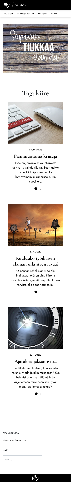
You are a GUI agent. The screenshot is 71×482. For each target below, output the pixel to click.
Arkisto (42, 13)
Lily (35, 478)
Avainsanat (25, 13)
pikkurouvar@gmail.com (15, 440)
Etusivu (8, 13)
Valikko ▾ (21, 5)
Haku (53, 13)
